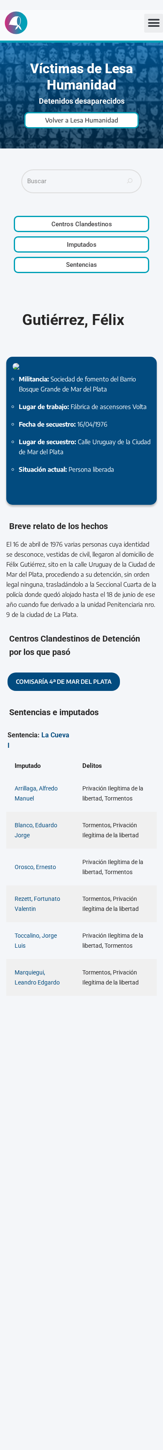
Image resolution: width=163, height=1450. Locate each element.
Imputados (82, 244)
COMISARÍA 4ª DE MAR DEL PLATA (64, 681)
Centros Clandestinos (81, 224)
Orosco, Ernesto (35, 867)
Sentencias (81, 265)
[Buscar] (130, 181)
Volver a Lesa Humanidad (81, 120)
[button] (153, 23)
